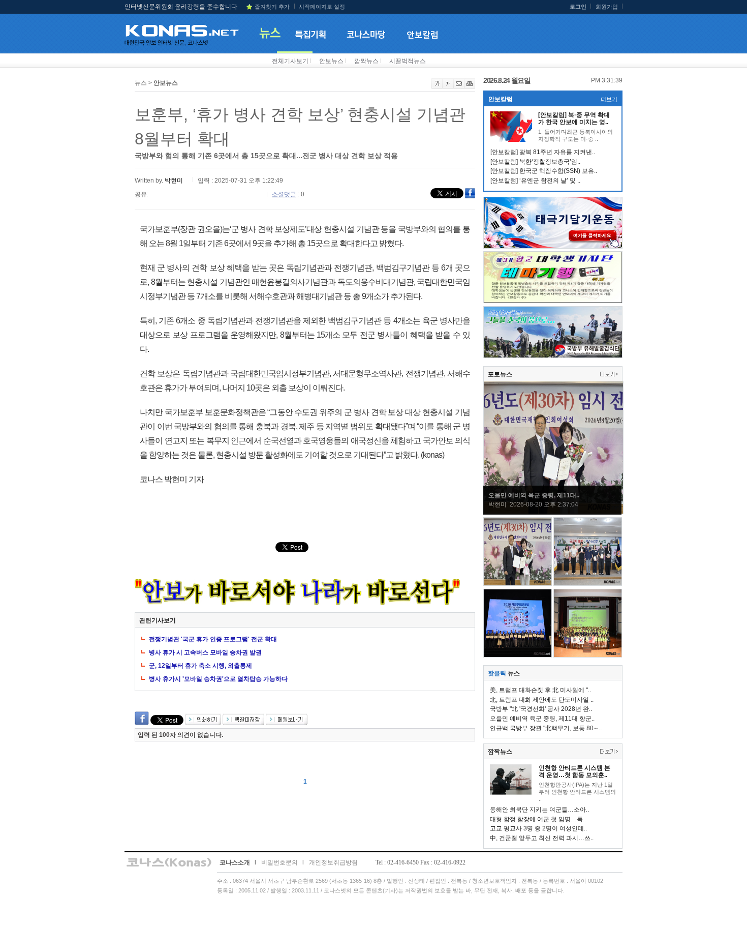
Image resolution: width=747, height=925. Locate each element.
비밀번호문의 (279, 862)
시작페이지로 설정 (322, 7)
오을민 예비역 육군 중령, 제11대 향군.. (542, 718)
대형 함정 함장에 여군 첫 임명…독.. (538, 819)
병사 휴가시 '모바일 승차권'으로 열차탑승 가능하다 (218, 678)
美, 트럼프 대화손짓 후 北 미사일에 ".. (540, 690)
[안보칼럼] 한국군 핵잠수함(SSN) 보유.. (543, 170)
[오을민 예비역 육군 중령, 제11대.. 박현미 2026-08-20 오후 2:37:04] (553, 512)
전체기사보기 (290, 61)
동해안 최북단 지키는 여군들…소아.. (539, 809)
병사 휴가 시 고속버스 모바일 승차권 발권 (205, 652)
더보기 (609, 99)
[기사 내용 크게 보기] (437, 86)
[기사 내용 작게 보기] (448, 86)
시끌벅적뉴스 (407, 61)
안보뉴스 (331, 61)
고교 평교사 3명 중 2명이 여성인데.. (538, 828)
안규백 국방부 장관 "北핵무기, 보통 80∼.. (546, 728)
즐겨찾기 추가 (272, 7)
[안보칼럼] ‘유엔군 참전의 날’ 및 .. (535, 180)
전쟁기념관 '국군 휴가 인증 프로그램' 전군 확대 (213, 639)
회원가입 (607, 7)
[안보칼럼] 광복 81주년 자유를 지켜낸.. (542, 152)
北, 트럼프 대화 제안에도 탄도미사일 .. (542, 699)
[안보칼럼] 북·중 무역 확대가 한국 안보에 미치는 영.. (574, 118)
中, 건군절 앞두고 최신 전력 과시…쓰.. (542, 838)
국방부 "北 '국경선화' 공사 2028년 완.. (541, 708)
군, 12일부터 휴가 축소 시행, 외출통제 (200, 665)
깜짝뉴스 (366, 61)
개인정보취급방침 (333, 862)
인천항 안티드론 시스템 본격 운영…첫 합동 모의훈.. (574, 771)
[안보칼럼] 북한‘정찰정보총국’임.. (535, 161)
